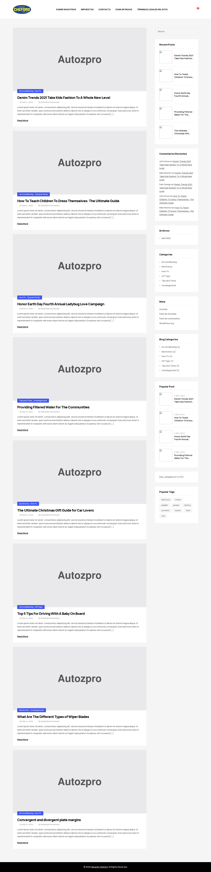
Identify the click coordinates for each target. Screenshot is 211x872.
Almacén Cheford (99, 867)
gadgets (164, 505)
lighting (187, 505)
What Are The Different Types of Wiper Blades (53, 716)
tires (163, 516)
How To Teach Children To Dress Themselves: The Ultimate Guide (68, 200)
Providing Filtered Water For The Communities (53, 407)
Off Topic (38, 607)
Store (188, 510)
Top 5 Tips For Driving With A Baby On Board (51, 613)
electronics (165, 499)
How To (38, 91)
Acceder (163, 309)
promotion (165, 510)
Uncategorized (40, 400)
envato (178, 499)
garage (176, 505)
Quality (178, 510)
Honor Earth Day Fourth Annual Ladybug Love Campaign (60, 304)
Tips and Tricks (41, 194)
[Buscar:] (176, 31)
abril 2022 (166, 238)
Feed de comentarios (169, 318)
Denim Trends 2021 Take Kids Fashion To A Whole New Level (63, 97)
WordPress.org (166, 323)
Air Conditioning (26, 91)
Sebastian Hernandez (50, 102)
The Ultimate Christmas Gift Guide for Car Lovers (55, 510)
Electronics (24, 503)
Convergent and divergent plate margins (49, 819)
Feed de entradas (167, 313)
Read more (22, 120)
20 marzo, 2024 (26, 102)
